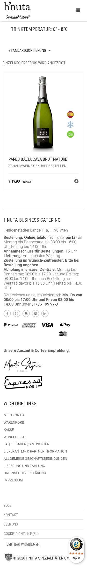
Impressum (13, 480)
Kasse (9, 430)
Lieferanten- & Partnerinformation (35, 451)
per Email (74, 237)
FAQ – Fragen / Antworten (27, 444)
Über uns (11, 524)
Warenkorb (14, 422)
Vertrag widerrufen (23, 544)
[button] (76, 182)
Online (29, 237)
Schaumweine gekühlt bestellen (37, 166)
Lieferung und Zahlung (24, 466)
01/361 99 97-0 (44, 304)
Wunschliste (15, 437)
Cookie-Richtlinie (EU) (21, 534)
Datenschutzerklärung (25, 473)
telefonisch (46, 237)
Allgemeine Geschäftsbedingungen (35, 458)
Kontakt (11, 515)
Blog (8, 505)
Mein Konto (14, 415)
